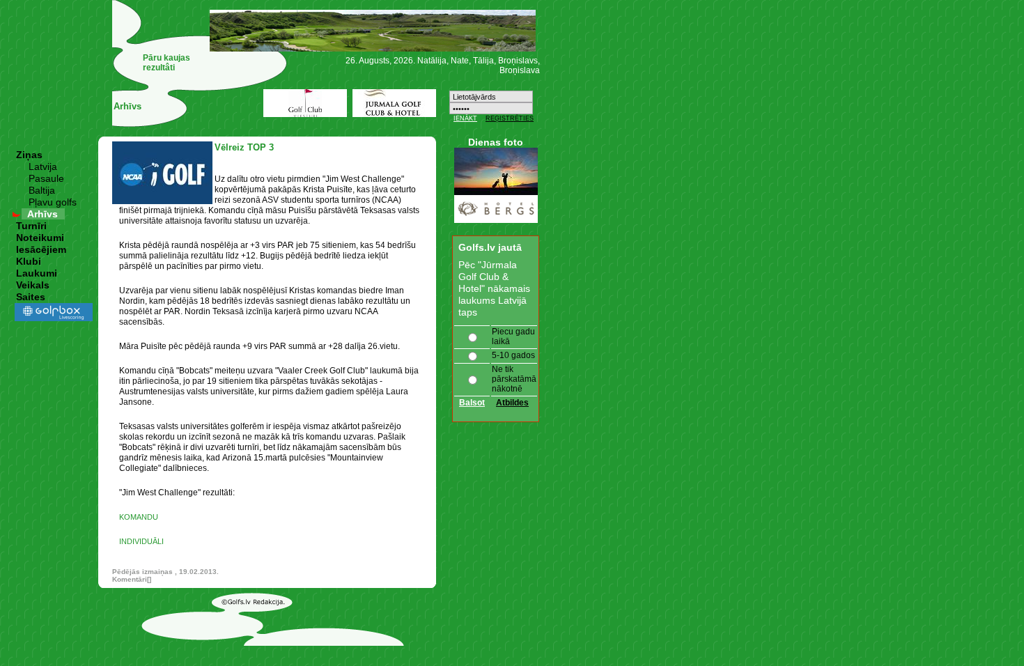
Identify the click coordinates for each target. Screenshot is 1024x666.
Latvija (43, 166)
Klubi (28, 261)
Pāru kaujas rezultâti (166, 62)
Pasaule (46, 178)
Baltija (42, 190)
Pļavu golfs (53, 202)
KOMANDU (138, 517)
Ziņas (29, 154)
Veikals (32, 285)
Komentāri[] (131, 579)
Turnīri (31, 225)
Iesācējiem (41, 249)
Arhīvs (42, 213)
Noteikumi (40, 237)
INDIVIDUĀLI (141, 541)
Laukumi (36, 273)
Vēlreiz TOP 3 (244, 147)
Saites (30, 296)
